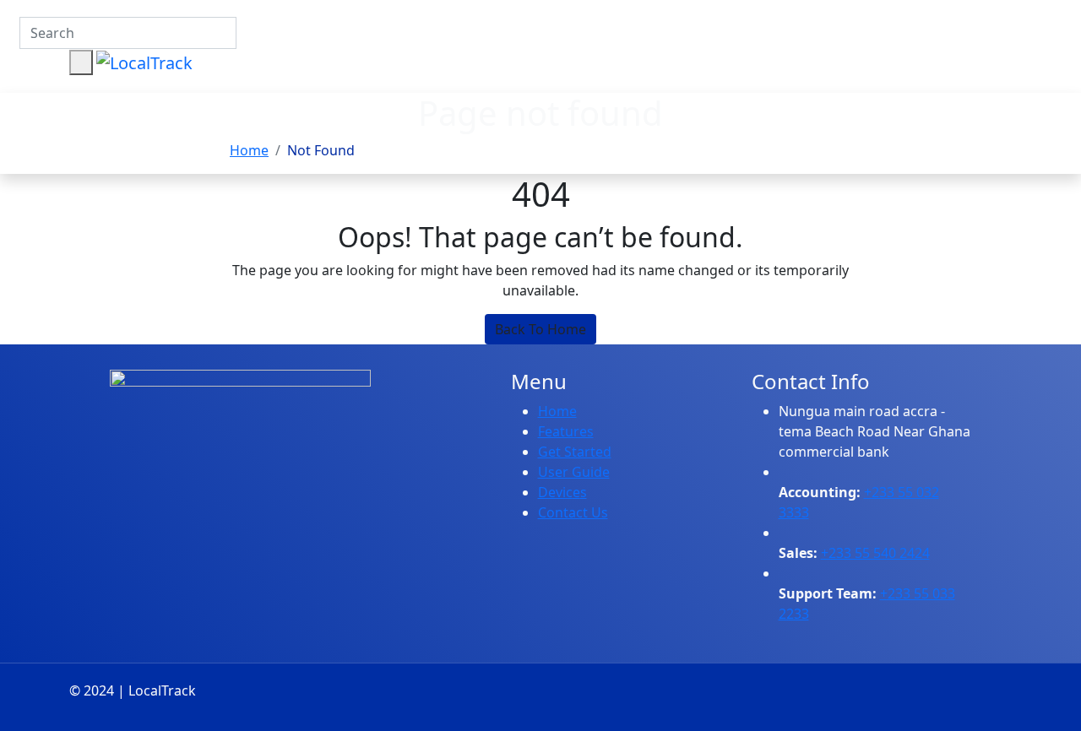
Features (566, 431)
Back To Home (540, 329)
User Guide (574, 472)
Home (249, 150)
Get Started (574, 451)
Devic (555, 492)
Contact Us (573, 512)
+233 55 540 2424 (875, 553)
